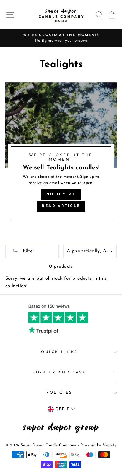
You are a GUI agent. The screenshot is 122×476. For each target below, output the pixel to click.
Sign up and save (59, 372)
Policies (59, 392)
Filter (27, 251)
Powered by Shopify (98, 445)
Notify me (61, 194)
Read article (61, 206)
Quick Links (59, 352)
